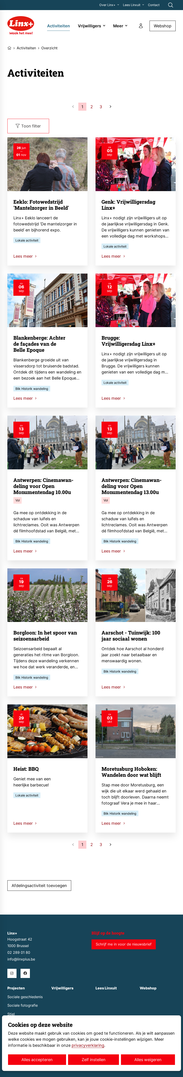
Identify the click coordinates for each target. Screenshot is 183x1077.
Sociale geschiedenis (25, 997)
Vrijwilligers (89, 26)
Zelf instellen (94, 1059)
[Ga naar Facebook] (25, 973)
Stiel (11, 1014)
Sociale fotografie (22, 1005)
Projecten (16, 988)
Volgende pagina (110, 107)
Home (9, 47)
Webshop (162, 26)
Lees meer (23, 256)
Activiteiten (58, 26)
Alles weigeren (148, 1059)
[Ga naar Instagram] (12, 973)
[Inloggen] (141, 25)
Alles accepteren (37, 1059)
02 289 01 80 (18, 952)
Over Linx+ (107, 5)
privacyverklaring (88, 1045)
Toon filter (31, 126)
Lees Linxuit (131, 5)
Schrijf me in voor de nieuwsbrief (124, 944)
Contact (154, 5)
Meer (118, 26)
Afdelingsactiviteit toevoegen (39, 885)
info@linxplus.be (21, 959)
